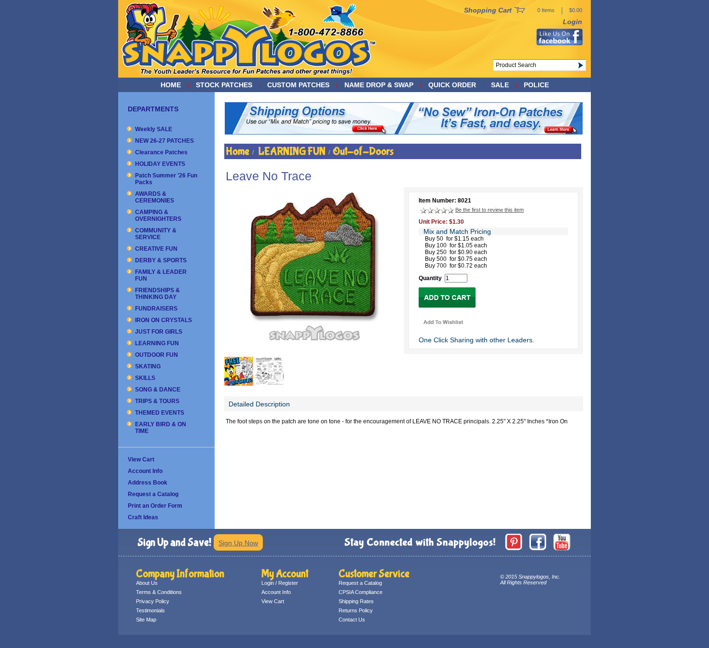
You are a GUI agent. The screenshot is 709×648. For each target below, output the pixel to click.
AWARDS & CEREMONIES (154, 197)
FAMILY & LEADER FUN (161, 275)
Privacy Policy (152, 601)
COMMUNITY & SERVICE (156, 234)
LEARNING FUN (157, 343)
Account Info (145, 471)
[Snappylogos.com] (249, 75)
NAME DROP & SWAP (378, 85)
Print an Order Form (155, 505)
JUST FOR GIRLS (158, 331)
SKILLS (145, 378)
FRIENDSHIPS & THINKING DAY (157, 293)
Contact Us (352, 619)
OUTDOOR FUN (156, 354)
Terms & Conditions (159, 592)
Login (572, 22)
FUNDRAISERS (156, 308)
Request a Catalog (153, 494)
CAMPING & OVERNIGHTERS (158, 215)
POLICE (536, 85)
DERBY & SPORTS (161, 260)
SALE (500, 85)
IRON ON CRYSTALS (163, 320)
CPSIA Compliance (360, 592)
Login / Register (279, 583)
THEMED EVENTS (159, 412)
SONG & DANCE (157, 389)
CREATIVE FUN (156, 248)
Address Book (147, 482)
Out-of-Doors (363, 151)
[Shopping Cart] (519, 10)
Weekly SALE (153, 129)
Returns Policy (356, 610)
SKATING (148, 366)
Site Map (146, 619)
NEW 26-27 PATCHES (164, 140)
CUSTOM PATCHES (298, 85)
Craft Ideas (143, 517)
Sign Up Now (238, 543)
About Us (147, 583)
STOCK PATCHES (224, 85)
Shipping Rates (356, 601)
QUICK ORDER (452, 85)
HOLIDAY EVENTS (160, 164)
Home (171, 85)
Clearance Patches (161, 152)
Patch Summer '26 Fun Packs (166, 179)
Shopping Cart (488, 10)
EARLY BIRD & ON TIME (160, 427)
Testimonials (150, 610)
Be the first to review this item (489, 210)
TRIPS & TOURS (157, 401)
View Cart (141, 459)
